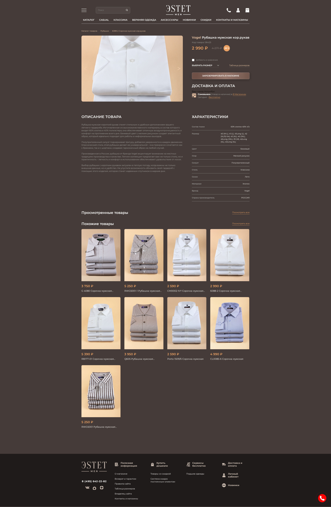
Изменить (220, 92)
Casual (104, 20)
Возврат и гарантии (125, 479)
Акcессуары (169, 20)
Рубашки (104, 31)
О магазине (121, 474)
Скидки (206, 20)
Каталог (89, 20)
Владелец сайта (123, 494)
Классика (120, 20)
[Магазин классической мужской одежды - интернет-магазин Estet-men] (178, 10)
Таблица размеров (239, 65)
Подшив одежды (195, 474)
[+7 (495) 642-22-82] (229, 10)
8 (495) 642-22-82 (94, 481)
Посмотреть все (241, 212)
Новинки (189, 20)
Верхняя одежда (144, 20)
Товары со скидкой (161, 474)
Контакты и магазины (232, 20)
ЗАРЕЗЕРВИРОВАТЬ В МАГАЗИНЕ (220, 76)
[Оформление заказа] (247, 10)
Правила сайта (123, 484)
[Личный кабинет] (238, 10)
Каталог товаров (89, 31)
